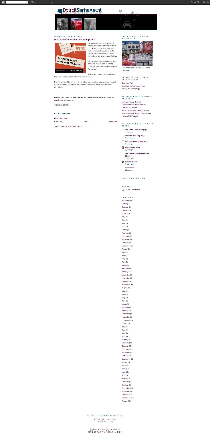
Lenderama (129, 168)
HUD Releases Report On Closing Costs (74, 39)
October (125, 210)
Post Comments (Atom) (73, 126)
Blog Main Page (127, 83)
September (126, 246)
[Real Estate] (97, 429)
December (126, 236)
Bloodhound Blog (132, 147)
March (124, 204)
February (125, 233)
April (123, 226)
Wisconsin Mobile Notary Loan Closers (136, 113)
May (123, 223)
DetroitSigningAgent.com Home (133, 86)
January (125, 207)
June (124, 220)
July (123, 217)
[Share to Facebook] (64, 104)
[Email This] (55, 104)
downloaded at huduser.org (64, 100)
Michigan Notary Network (131, 102)
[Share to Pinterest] (67, 104)
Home (86, 122)
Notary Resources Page (131, 89)
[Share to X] (61, 104)
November (126, 200)
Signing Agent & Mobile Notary (105, 432)
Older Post (113, 122)
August (124, 213)
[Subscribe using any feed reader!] (131, 190)
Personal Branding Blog (135, 136)
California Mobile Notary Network (134, 105)
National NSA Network (130, 116)
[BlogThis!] (58, 104)
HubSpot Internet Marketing (136, 142)
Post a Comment (60, 118)
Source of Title (131, 162)
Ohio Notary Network (130, 107)
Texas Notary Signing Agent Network (135, 110)
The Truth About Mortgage (136, 130)
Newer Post (58, 122)
